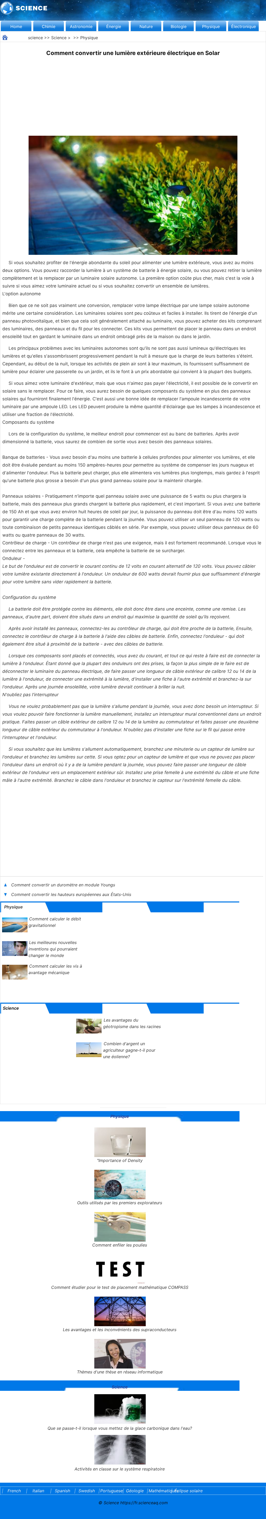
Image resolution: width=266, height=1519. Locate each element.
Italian (38, 1490)
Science (58, 37)
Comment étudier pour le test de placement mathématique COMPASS (119, 1287)
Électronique (243, 26)
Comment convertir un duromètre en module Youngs (63, 884)
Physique (211, 26)
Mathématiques (159, 1490)
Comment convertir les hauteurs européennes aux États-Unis (71, 894)
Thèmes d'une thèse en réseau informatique (120, 1371)
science (35, 37)
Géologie (135, 1490)
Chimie (48, 26)
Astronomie (81, 26)
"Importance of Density (120, 1160)
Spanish (62, 1490)
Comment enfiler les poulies (119, 1245)
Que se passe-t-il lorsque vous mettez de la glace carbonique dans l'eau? (120, 1428)
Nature (146, 26)
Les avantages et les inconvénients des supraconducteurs (119, 1329)
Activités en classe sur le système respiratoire (120, 1469)
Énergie (113, 26)
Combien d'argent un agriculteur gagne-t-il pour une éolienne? (129, 1050)
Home (16, 26)
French (14, 1490)
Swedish (86, 1490)
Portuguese (110, 1490)
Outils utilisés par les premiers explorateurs (119, 1202)
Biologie (179, 26)
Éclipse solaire (188, 1490)
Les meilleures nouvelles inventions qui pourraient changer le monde (53, 949)
